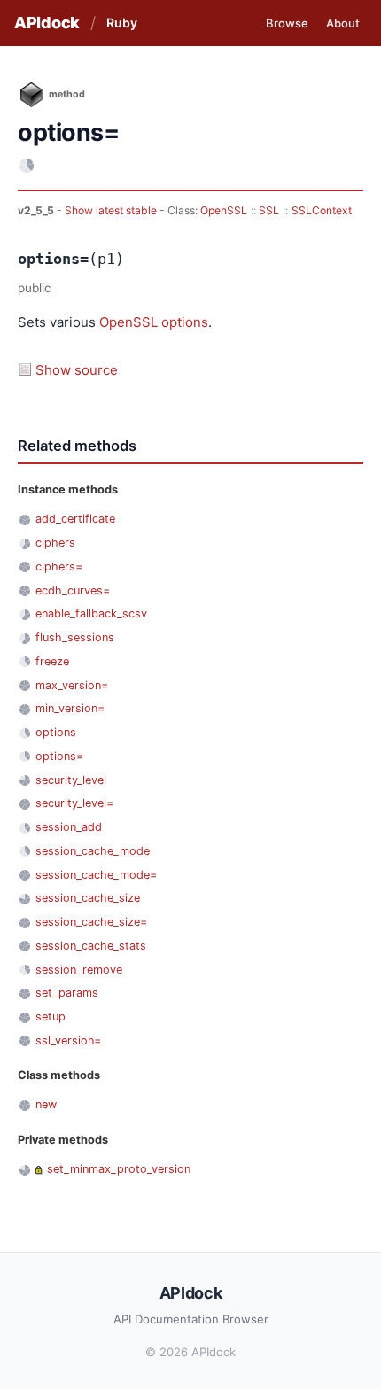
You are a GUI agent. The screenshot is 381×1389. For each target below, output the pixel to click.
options (184, 322)
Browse (287, 23)
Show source (76, 369)
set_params (66, 992)
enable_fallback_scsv (91, 613)
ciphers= (58, 566)
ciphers (55, 542)
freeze (52, 661)
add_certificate (75, 518)
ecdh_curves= (72, 590)
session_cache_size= (91, 921)
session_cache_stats (90, 945)
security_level (70, 780)
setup (50, 1016)
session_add (68, 827)
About (343, 23)
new (46, 1104)
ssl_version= (68, 1040)
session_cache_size (87, 897)
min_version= (70, 708)
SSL (269, 210)
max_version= (71, 685)
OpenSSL (223, 210)
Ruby (121, 22)
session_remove (78, 969)
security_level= (74, 803)
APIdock (47, 22)
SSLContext (322, 210)
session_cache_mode (92, 850)
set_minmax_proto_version (118, 1169)
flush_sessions (74, 637)
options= (59, 756)
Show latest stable (112, 210)
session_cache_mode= (96, 874)
